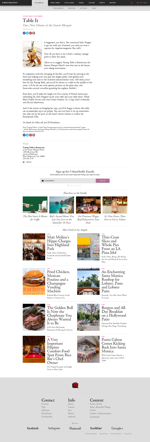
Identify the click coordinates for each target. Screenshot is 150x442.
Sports (102, 3)
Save (30, 33)
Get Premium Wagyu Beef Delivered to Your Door (88, 219)
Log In (145, 3)
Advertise (45, 410)
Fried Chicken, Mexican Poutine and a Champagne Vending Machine (58, 281)
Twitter (96, 428)
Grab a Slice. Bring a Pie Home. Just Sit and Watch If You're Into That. (114, 259)
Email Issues (47, 413)
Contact (45, 403)
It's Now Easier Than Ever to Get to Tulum (115, 218)
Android (71, 416)
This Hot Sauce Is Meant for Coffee (35, 218)
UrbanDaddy (9, 2)
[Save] (33, 33)
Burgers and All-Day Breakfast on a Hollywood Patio (114, 313)
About (70, 403)
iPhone (71, 413)
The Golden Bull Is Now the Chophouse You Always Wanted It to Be (60, 315)
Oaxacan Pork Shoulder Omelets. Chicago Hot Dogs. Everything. (114, 324)
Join (70, 410)
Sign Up (139, 3)
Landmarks (94, 416)
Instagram (54, 428)
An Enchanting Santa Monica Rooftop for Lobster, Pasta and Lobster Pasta (113, 281)
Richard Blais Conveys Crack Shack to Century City (58, 296)
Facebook (33, 428)
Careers (71, 407)
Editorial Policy (104, 434)
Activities (83, 8)
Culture (92, 3)
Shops (94, 8)
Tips (43, 407)
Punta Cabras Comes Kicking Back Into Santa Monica (114, 345)
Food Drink (55, 3)
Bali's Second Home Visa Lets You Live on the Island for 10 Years (62, 219)
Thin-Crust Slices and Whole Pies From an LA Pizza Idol (111, 245)
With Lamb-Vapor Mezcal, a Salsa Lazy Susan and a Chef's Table (113, 358)
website (28, 162)
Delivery (113, 3)
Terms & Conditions (115, 434)
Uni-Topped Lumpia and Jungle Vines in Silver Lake (59, 368)
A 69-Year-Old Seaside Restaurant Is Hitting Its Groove (59, 328)
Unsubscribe (47, 416)
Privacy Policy (128, 434)
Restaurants (58, 8)
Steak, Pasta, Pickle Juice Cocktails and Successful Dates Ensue (59, 256)
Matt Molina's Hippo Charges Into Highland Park (58, 243)
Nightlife (71, 8)
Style (69, 3)
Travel (81, 3)
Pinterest (75, 428)
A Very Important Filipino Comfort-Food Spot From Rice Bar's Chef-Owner (59, 351)
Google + (117, 428)
